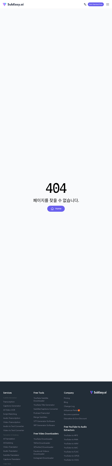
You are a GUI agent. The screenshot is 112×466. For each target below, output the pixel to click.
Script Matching (10, 414)
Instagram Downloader (44, 458)
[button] (85, 4)
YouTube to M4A (71, 439)
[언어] (85, 4)
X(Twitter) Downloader (43, 447)
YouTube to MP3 (71, 435)
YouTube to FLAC (71, 451)
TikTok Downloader (42, 443)
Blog (66, 402)
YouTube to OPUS (71, 456)
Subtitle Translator (11, 455)
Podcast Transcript (42, 413)
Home (58, 208)
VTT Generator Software (44, 421)
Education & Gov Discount (75, 418)
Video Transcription (11, 422)
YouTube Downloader (43, 439)
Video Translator (10, 447)
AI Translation (9, 439)
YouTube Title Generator (44, 405)
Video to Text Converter (13, 430)
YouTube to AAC (71, 447)
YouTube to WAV (71, 443)
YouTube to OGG (71, 460)
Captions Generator (12, 406)
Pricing (67, 398)
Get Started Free (95, 4)
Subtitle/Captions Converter (46, 409)
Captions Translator (11, 459)
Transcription (9, 402)
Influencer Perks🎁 (72, 410)
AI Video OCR (9, 410)
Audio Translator (10, 451)
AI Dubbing (8, 443)
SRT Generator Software (44, 425)
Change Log (69, 406)
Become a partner (71, 414)
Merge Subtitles (40, 417)
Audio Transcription (11, 418)
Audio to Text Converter (13, 426)
